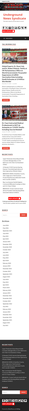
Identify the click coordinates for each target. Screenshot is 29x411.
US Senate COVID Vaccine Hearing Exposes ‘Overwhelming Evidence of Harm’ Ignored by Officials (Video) (13, 169)
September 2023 (7, 274)
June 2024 (6, 255)
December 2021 (7, 314)
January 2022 (6, 312)
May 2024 (5, 258)
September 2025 (7, 230)
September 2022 (7, 303)
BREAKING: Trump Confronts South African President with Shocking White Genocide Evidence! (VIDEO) (13, 190)
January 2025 (6, 241)
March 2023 (6, 287)
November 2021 (7, 317)
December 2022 (7, 295)
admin (15, 83)
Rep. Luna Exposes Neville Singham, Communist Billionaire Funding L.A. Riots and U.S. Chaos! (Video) (14, 184)
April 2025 (6, 239)
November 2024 (7, 247)
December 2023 (7, 268)
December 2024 (7, 244)
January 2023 (6, 293)
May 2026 (5, 228)
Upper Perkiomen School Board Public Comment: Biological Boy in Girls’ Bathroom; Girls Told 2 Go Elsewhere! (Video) (14, 350)
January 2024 (6, 266)
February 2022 (7, 309)
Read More (5, 100)
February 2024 (7, 263)
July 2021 (5, 325)
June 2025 (6, 233)
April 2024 (6, 260)
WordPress (11, 409)
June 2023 (6, 279)
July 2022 (5, 306)
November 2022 (7, 298)
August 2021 (6, 322)
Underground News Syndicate (14, 16)
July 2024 (5, 252)
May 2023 (5, 282)
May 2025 (5, 236)
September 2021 (7, 320)
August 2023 (6, 276)
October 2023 (7, 271)
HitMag (18, 409)
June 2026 (6, 225)
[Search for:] (14, 215)
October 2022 (7, 301)
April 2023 (6, 285)
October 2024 (7, 249)
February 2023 (7, 290)
